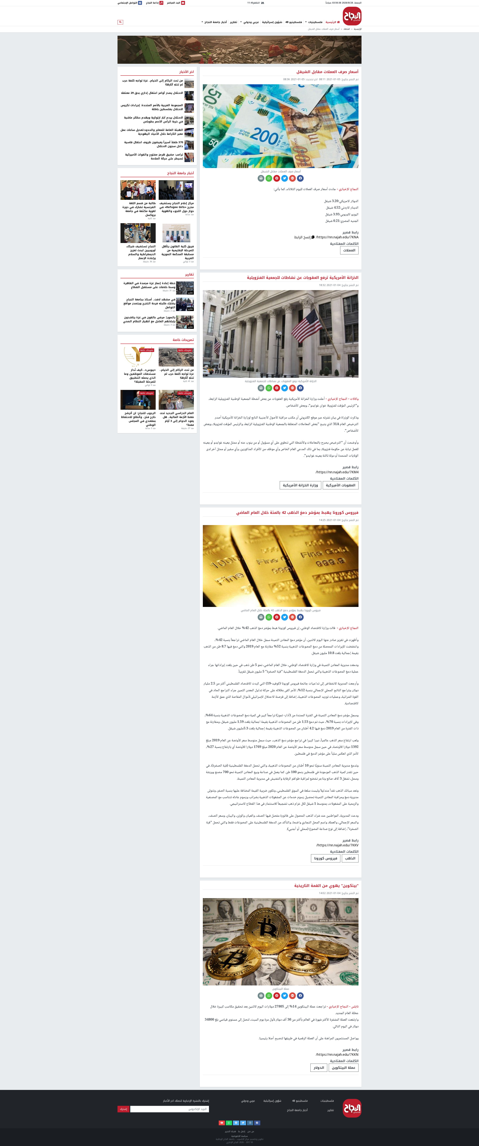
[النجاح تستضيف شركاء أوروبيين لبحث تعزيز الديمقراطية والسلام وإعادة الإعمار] (138, 233)
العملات (349, 250)
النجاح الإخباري (352, 16)
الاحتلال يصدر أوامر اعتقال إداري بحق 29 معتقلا (152, 93)
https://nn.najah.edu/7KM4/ (337, 472)
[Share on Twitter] (284, 178)
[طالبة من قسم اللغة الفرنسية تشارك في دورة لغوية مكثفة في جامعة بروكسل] (138, 190)
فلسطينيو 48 (293, 22)
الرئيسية (357, 29)
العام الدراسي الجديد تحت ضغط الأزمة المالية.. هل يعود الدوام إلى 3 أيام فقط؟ (177, 419)
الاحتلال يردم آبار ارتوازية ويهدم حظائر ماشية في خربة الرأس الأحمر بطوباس (153, 120)
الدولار (319, 1068)
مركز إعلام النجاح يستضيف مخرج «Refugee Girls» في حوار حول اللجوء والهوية (176, 207)
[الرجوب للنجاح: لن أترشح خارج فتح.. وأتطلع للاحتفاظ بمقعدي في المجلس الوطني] (138, 400)
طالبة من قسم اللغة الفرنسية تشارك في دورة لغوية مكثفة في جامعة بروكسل (139, 209)
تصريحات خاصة (183, 340)
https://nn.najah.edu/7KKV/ (337, 845)
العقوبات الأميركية (340, 485)
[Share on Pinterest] (276, 178)
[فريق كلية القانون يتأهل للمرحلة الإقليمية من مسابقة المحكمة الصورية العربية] (176, 233)
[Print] (261, 178)
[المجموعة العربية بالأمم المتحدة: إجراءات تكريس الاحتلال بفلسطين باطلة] (189, 107)
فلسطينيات (314, 22)
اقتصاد (347, 29)
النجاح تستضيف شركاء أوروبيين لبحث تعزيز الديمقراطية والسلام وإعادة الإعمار (141, 252)
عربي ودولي (250, 22)
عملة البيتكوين (343, 1068)
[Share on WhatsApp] (269, 178)
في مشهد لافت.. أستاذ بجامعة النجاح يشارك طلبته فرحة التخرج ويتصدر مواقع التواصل (149, 303)
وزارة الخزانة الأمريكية (300, 485)
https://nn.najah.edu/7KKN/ (337, 1054)
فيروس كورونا (325, 858)
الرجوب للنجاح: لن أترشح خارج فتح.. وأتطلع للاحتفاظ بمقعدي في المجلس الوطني (138, 419)
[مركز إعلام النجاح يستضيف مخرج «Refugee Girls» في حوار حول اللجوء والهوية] (176, 190)
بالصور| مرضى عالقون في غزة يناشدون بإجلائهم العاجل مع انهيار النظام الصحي (149, 319)
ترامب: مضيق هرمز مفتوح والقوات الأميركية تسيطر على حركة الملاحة (154, 157)
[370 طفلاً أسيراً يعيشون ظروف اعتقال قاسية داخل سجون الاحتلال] (189, 144)
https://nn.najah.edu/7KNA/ (337, 237)
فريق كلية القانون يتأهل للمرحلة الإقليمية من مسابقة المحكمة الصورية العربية (177, 252)
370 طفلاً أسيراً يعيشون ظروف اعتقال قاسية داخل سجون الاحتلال (153, 144)
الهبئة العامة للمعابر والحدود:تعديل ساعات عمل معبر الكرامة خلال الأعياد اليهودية (151, 132)
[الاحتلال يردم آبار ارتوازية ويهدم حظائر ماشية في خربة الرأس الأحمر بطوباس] (189, 120)
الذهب (350, 858)
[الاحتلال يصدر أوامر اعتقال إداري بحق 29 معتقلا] (189, 95)
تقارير (233, 22)
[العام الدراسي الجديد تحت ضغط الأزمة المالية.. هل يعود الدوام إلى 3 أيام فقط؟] (176, 400)
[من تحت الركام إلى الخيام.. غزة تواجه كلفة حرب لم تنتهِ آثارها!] (189, 83)
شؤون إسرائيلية (272, 22)
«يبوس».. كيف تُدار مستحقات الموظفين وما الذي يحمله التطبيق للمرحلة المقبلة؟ (140, 376)
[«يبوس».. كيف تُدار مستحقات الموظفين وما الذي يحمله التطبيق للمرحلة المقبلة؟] (138, 357)
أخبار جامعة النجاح (215, 22)
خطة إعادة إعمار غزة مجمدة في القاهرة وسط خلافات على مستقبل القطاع (149, 285)
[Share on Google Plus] (292, 178)
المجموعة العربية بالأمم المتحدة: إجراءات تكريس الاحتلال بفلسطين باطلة (152, 107)
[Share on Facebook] (300, 178)
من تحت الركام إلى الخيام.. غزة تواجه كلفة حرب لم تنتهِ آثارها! (152, 83)
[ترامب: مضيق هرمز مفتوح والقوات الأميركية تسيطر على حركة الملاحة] (189, 157)
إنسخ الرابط (303, 237)
